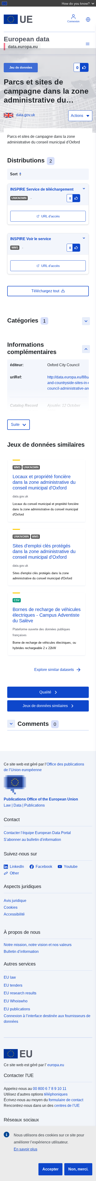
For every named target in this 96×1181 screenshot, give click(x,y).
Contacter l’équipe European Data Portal (37, 833)
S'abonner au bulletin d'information (32, 840)
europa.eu (55, 1065)
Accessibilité (14, 914)
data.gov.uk (25, 115)
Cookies (10, 907)
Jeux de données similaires (45, 706)
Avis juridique (15, 901)
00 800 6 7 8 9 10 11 (49, 1089)
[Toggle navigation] (87, 44)
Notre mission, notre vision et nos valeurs (38, 945)
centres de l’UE (67, 1106)
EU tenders (13, 985)
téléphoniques (56, 1094)
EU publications (17, 1009)
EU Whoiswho (15, 1001)
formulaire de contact (66, 1100)
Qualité (45, 692)
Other (14, 873)
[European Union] (46, 1053)
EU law (10, 977)
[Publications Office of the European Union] (46, 783)
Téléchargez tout (45, 291)
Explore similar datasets (57, 670)
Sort (13, 174)
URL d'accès (50, 216)
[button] (78, 3)
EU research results (20, 993)
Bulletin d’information (21, 952)
